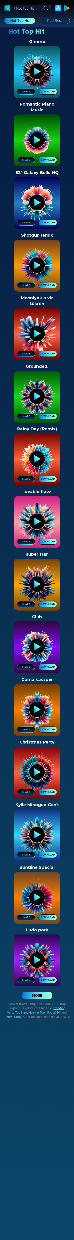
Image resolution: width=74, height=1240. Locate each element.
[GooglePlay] (67, 8)
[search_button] (45, 8)
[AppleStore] (58, 8)
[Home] (7, 8)
